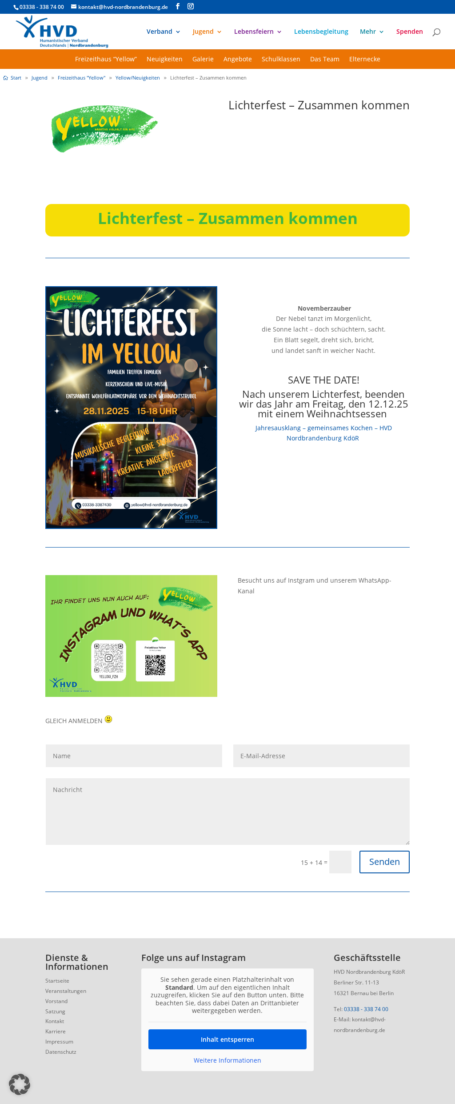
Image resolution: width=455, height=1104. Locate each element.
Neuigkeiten (165, 59)
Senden (384, 862)
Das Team (324, 59)
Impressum (59, 1041)
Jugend (203, 32)
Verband (159, 32)
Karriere (55, 1031)
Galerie (203, 59)
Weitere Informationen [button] (227, 1060)
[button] (19, 1084)
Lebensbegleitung (321, 32)
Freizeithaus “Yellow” (106, 59)
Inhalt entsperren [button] (227, 1039)
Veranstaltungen (65, 991)
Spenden (409, 32)
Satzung (55, 1011)
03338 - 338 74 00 (366, 1009)
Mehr (368, 32)
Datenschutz (60, 1052)
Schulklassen (281, 59)
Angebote (238, 59)
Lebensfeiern (254, 32)
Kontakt (54, 1021)
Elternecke (364, 59)
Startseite (57, 980)
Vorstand (56, 1001)
